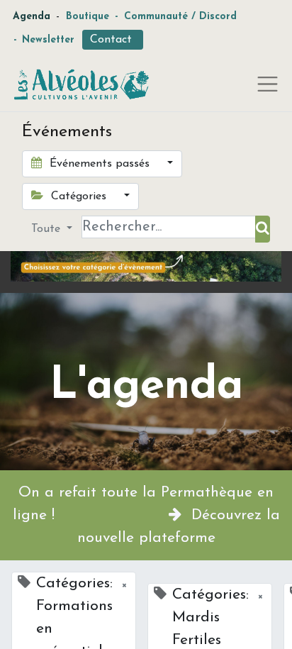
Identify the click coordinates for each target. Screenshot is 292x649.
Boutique (87, 16)
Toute (47, 229)
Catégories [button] (78, 196)
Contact (112, 39)
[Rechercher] (262, 229)
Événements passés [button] (99, 164)
